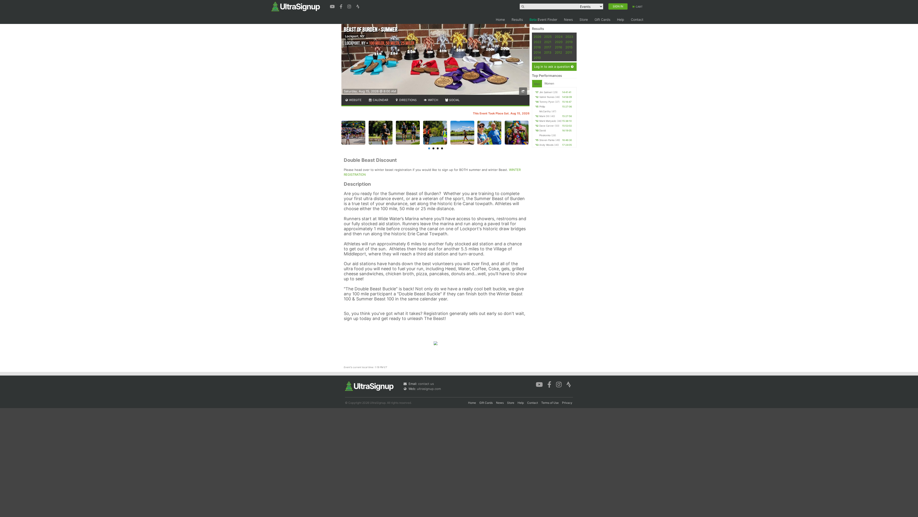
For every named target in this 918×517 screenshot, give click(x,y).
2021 (547, 42)
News (568, 19)
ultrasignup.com (429, 389)
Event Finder (543, 19)
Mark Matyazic (547, 120)
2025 (548, 37)
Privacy (567, 403)
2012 (558, 52)
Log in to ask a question (552, 66)
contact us (426, 384)
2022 (537, 42)
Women (549, 83)
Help (620, 19)
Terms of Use (550, 403)
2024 (559, 37)
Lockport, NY (355, 36)
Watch (432, 100)
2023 (569, 37)
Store (583, 19)
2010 (537, 58)
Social (454, 100)
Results (517, 19)
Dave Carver (546, 125)
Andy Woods (546, 144)
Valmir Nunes (546, 97)
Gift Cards (602, 19)
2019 (569, 42)
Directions (408, 100)
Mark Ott (544, 116)
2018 (537, 47)
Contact (637, 19)
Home (500, 19)
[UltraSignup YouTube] (333, 6)
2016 (558, 47)
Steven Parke (547, 140)
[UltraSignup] (295, 6)
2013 (547, 52)
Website (354, 100)
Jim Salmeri (545, 92)
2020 (559, 42)
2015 (569, 47)
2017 (547, 47)
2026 (537, 37)
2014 (537, 52)
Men (537, 84)
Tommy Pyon (546, 101)
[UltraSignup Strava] (357, 6)
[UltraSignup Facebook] (341, 6)
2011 (568, 52)
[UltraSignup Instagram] (349, 6)
